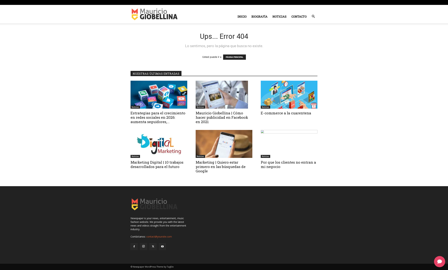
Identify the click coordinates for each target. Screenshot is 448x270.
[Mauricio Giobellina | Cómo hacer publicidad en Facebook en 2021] (224, 95)
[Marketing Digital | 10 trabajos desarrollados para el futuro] (159, 144)
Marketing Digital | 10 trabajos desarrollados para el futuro (157, 164)
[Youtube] (314, 2)
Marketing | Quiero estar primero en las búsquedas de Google (221, 166)
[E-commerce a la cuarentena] (289, 95)
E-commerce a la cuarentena (286, 113)
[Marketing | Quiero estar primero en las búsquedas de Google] (224, 144)
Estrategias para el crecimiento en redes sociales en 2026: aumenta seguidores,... (158, 117)
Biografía (259, 16)
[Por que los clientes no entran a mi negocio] (289, 144)
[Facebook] (297, 2)
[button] (313, 17)
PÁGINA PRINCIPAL (234, 57)
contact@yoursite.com (159, 236)
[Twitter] (309, 2)
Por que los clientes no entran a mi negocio (288, 164)
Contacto (299, 16)
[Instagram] (303, 2)
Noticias (279, 16)
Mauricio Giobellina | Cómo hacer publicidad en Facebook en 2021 (222, 117)
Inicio (242, 16)
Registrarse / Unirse (166, 2)
